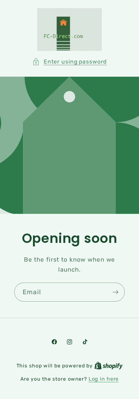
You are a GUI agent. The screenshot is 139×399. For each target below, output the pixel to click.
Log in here (104, 379)
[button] (69, 61)
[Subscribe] (115, 292)
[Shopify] (108, 366)
